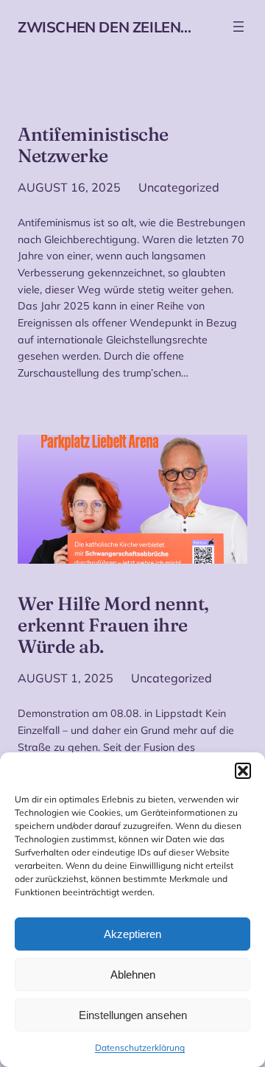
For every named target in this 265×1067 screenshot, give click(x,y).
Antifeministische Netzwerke (93, 145)
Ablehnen (132, 974)
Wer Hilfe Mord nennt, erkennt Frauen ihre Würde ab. (113, 625)
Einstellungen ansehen (133, 1015)
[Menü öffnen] (238, 26)
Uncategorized (178, 187)
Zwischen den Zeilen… (104, 27)
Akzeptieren (132, 934)
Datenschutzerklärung (140, 1047)
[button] (243, 770)
